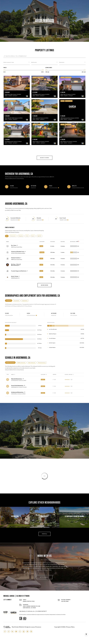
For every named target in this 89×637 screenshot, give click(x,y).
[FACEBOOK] (4, 631)
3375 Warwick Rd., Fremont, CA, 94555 (18, 380)
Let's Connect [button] (44, 577)
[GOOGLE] (31, 631)
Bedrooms (61, 62)
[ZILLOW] (23, 631)
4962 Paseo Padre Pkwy (16, 247)
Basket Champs (14, 276)
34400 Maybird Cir (15, 278)
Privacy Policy (70, 627)
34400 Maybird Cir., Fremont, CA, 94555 (18, 387)
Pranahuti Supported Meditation (18, 271)
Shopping (21, 236)
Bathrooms (34, 62)
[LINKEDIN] (12, 631)
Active (28, 236)
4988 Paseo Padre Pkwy (16, 259)
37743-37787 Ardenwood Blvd (18, 253)
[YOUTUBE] (16, 631)
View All (44, 533)
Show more (44, 285)
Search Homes (44, 157)
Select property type (8, 62)
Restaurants (13, 236)
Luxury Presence (36, 627)
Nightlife (39, 236)
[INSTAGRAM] (8, 631)
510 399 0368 (64, 601)
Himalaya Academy (15, 257)
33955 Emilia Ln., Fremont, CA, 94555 (18, 393)
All (7, 236)
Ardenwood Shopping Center (18, 251)
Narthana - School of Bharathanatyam (16, 265)
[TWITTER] (19, 631)
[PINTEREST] (27, 631)
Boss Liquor (14, 245)
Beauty (33, 236)
